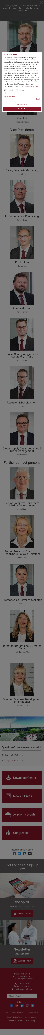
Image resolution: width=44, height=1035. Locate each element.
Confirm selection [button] (22, 104)
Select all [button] (22, 109)
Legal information (9, 97)
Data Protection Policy (31, 86)
